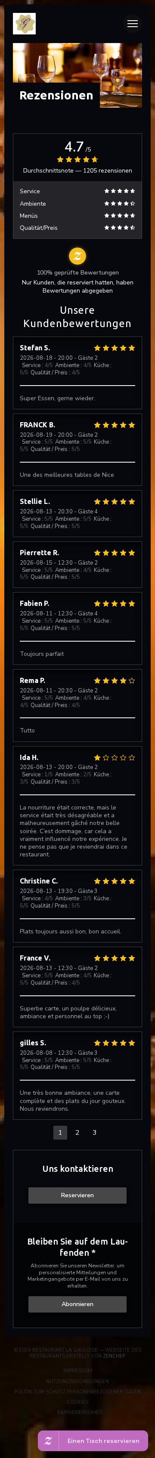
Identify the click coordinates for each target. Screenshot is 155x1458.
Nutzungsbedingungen (98, 1382)
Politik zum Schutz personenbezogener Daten (82, 1392)
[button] (132, 23)
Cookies (109, 1402)
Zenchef (114, 1356)
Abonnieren (77, 1304)
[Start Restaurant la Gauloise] (66, 23)
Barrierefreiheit (106, 1413)
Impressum (107, 1371)
